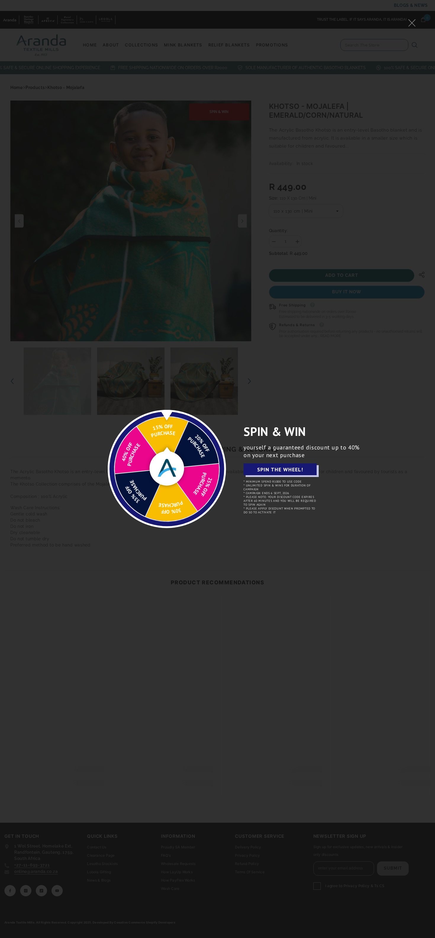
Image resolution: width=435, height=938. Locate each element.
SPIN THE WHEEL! (280, 469)
